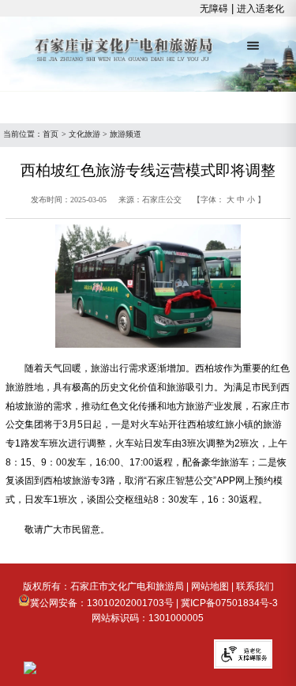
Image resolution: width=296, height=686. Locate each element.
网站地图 (210, 586)
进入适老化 (260, 8)
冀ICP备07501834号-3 (229, 603)
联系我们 (255, 586)
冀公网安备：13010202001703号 (102, 603)
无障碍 (214, 8)
